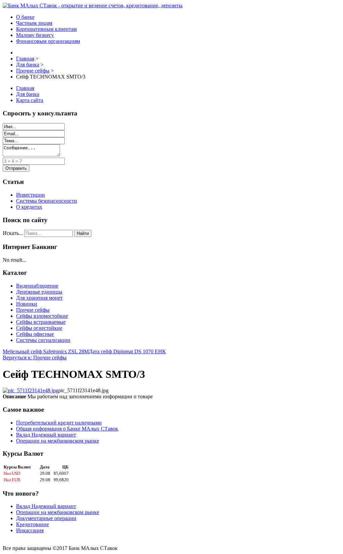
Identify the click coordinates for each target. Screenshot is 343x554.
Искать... (13, 233)
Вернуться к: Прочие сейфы (35, 357)
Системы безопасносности (46, 201)
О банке (25, 17)
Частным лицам (34, 23)
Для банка (27, 94)
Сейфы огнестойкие (39, 328)
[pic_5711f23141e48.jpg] (30, 390)
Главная (25, 88)
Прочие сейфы (33, 310)
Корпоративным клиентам (46, 29)
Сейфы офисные (35, 334)
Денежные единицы (39, 292)
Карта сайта (29, 100)
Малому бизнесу (35, 35)
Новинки (26, 304)
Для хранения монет (39, 298)
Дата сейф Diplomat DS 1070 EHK (127, 351)
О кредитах (29, 207)
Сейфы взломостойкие (42, 316)
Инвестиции (30, 195)
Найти (83, 233)
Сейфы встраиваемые (41, 322)
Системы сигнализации (43, 340)
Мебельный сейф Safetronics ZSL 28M (46, 351)
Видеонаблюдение (37, 286)
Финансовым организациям (48, 41)
